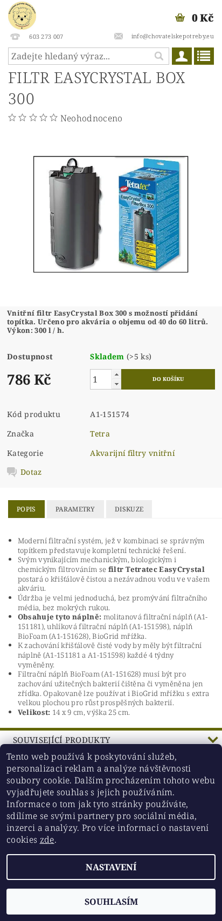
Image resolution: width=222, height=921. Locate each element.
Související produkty (61, 739)
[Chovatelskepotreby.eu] (22, 14)
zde (47, 839)
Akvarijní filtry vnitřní (132, 453)
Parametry (75, 509)
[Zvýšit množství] (116, 374)
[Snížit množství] (116, 384)
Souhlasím (111, 902)
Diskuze (129, 509)
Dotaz (31, 472)
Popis (26, 509)
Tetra (100, 433)
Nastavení (111, 867)
